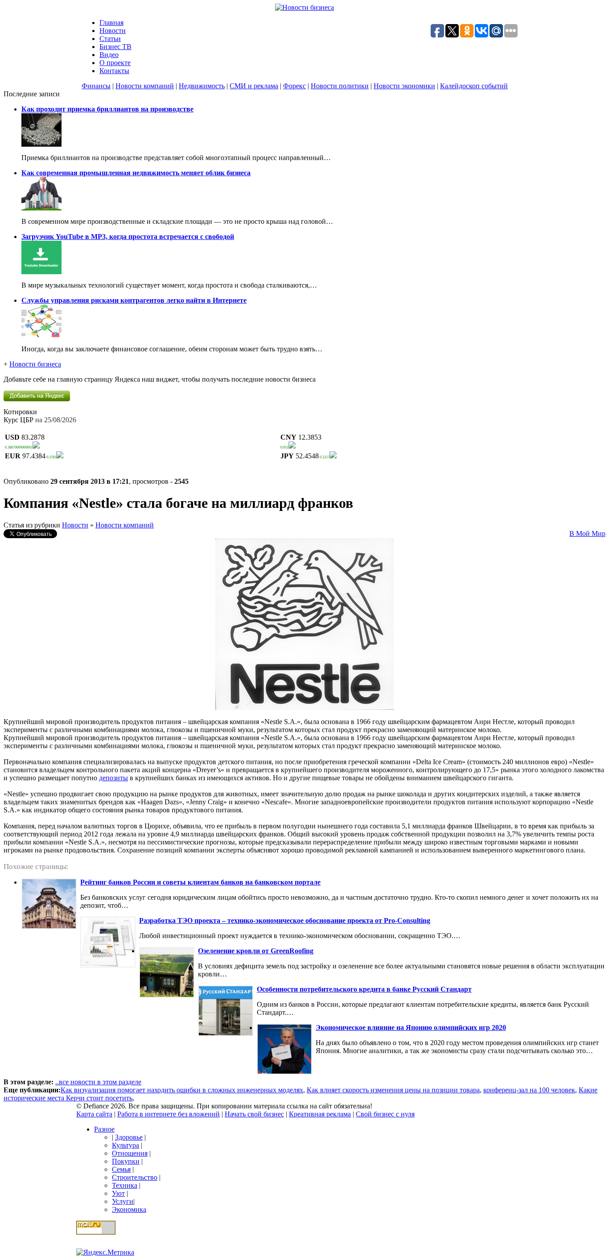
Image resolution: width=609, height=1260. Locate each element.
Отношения (130, 1153)
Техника (124, 1185)
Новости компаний (144, 86)
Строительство (134, 1177)
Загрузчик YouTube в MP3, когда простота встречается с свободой (127, 236)
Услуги (122, 1201)
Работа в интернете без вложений (168, 1114)
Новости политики (340, 86)
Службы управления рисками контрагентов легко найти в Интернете (134, 300)
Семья (121, 1169)
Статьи (110, 38)
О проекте (115, 62)
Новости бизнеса (35, 364)
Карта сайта (94, 1114)
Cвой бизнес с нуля (385, 1114)
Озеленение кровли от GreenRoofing (255, 951)
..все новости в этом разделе (98, 1082)
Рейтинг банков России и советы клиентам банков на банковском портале (200, 882)
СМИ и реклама (254, 86)
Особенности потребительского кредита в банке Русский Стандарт (364, 989)
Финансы (96, 86)
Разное (104, 1129)
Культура (125, 1145)
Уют (118, 1193)
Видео (109, 54)
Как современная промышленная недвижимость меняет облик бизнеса (136, 173)
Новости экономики (404, 86)
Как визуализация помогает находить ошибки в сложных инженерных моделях (182, 1090)
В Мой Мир (587, 533)
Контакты (114, 70)
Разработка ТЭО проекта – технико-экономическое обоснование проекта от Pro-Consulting (284, 920)
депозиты (113, 778)
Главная (111, 22)
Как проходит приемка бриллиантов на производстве (107, 109)
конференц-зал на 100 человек (529, 1090)
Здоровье (129, 1137)
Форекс (294, 86)
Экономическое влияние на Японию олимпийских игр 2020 (411, 1027)
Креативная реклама (320, 1114)
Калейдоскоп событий (474, 86)
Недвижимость (202, 86)
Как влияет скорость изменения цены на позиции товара (393, 1090)
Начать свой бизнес (254, 1114)
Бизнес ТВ (115, 46)
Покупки (126, 1161)
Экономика (129, 1209)
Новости (112, 30)
